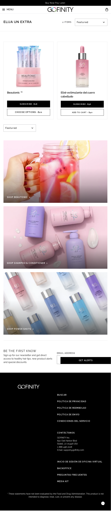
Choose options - (28, 112)
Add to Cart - (82, 112)
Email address (66, 353)
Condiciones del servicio (73, 421)
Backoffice (64, 468)
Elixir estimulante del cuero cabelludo (78, 94)
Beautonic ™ (15, 92)
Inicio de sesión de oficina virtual (79, 462)
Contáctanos (66, 433)
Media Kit (63, 481)
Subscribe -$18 (29, 104)
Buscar (62, 395)
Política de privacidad (71, 401)
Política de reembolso (71, 408)
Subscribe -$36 (82, 104)
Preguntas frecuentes (72, 475)
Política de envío (68, 414)
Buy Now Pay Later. (55, 3)
